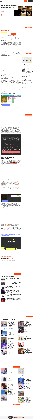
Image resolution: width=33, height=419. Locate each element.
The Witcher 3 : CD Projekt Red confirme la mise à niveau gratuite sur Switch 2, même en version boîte (11, 340)
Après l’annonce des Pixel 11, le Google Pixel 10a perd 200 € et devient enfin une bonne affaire (28, 381)
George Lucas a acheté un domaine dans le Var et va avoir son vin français (13, 283)
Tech (31, 3)
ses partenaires (11, 147)
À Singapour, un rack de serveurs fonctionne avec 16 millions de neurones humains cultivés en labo (11, 324)
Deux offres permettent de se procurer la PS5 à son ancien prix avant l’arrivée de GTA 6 (10, 346)
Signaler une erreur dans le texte (6, 256)
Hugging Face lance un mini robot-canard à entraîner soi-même (28, 338)
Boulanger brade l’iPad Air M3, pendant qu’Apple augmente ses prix (11, 333)
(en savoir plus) (18, 144)
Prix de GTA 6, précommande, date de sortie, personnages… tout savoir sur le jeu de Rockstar (28, 351)
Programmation (8, 260)
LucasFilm (3, 260)
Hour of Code (12, 207)
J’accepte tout (12, 151)
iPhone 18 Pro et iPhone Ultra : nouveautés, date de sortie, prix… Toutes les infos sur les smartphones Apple (29, 71)
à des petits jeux (17, 50)
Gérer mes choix (11, 153)
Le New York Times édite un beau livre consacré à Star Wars (12, 287)
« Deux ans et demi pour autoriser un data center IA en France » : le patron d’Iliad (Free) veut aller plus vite (28, 344)
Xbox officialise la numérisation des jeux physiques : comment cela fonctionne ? (10, 379)
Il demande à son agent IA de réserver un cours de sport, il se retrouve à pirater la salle (26, 75)
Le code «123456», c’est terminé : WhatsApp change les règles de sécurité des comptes (27, 400)
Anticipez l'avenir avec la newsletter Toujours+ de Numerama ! (12, 279)
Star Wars (13, 260)
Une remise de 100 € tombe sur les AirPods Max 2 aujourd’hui (11, 386)
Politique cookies (10, 150)
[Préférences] (26, 1)
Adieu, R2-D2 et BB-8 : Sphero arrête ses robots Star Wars (13, 295)
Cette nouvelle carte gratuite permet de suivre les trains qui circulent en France (28, 371)
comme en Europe (7, 225)
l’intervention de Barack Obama (15, 163)
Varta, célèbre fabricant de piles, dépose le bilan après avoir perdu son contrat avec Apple (27, 86)
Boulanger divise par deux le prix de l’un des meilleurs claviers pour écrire (28, 393)
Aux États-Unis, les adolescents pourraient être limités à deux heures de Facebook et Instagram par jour (11, 371)
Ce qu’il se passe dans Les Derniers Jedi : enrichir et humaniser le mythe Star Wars (13, 299)
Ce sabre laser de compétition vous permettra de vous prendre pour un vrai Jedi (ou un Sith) (12, 291)
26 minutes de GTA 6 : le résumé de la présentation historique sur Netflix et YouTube (28, 330)
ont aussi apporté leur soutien (13, 206)
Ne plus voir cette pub (29, 27)
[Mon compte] (25, 1)
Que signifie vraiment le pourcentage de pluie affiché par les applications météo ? (11, 392)
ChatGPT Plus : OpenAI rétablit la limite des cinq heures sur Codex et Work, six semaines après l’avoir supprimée (28, 387)
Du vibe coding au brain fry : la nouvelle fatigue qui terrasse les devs (27, 82)
